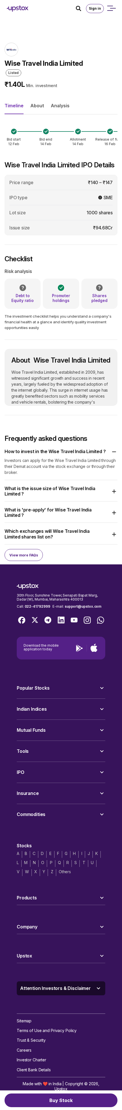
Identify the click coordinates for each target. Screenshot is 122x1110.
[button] (61, 451)
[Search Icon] (81, 8)
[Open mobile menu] (111, 9)
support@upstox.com (83, 606)
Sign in (95, 8)
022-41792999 (37, 606)
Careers (24, 1050)
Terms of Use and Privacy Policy (47, 1030)
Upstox (61, 1088)
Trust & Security (31, 1040)
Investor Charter (31, 1059)
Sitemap (24, 1020)
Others (65, 871)
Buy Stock (61, 1100)
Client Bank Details (34, 1069)
